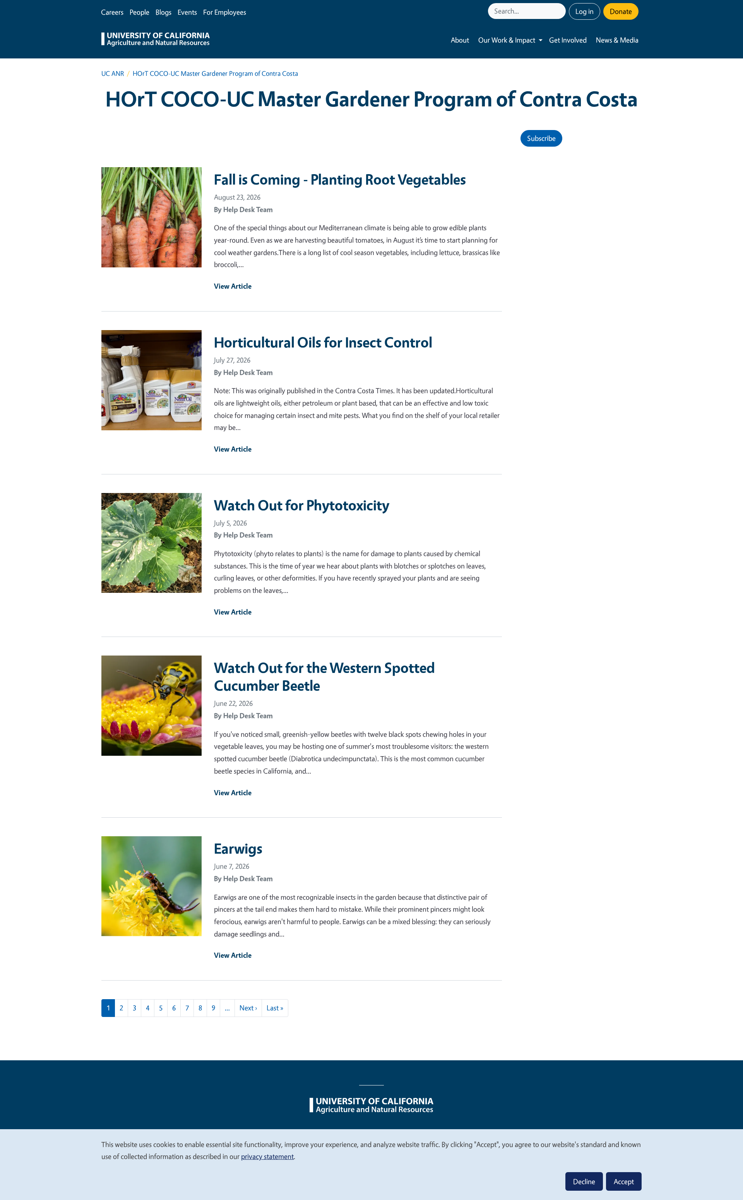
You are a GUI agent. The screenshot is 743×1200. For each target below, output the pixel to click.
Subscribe (541, 138)
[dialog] (371, 1164)
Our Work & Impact (506, 40)
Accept (624, 1181)
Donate (621, 11)
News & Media (617, 40)
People (139, 12)
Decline (584, 1181)
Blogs (163, 12)
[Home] (155, 40)
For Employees (224, 12)
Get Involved (568, 40)
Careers (112, 12)
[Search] (561, 11)
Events (187, 12)
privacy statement (267, 1156)
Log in (584, 11)
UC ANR (112, 73)
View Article (233, 286)
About (460, 40)
